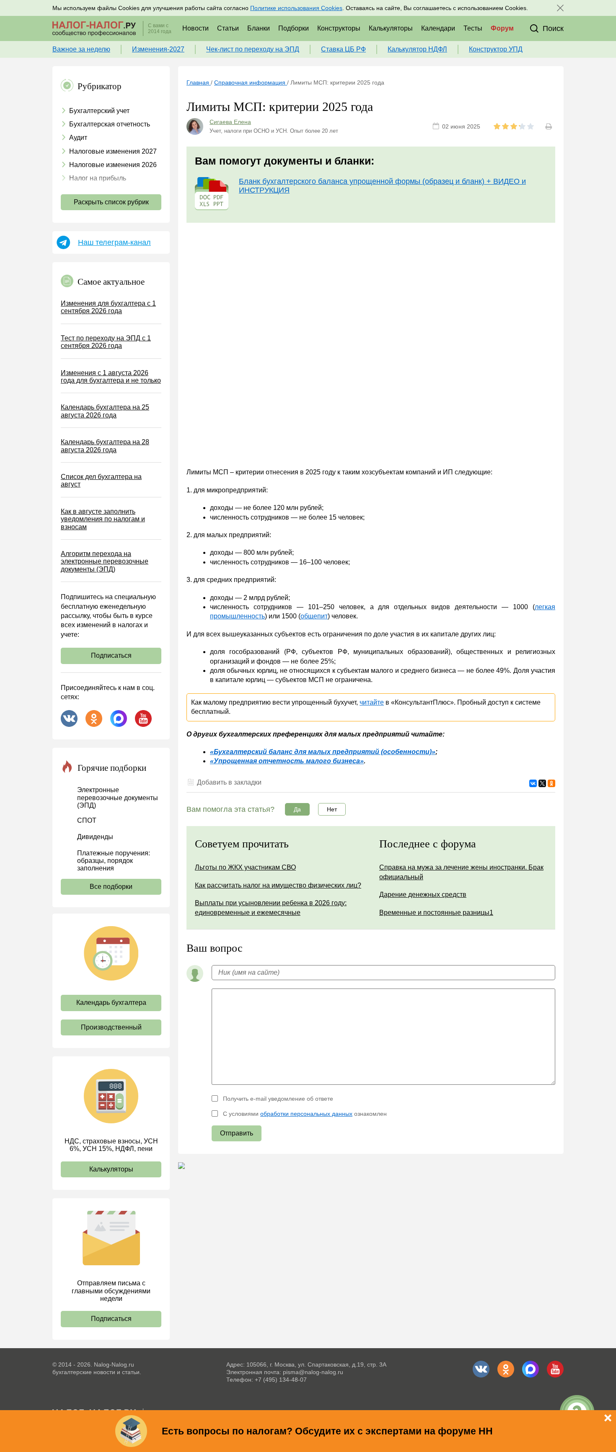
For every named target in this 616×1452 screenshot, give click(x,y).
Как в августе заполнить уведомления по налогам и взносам (103, 519)
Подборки (293, 28)
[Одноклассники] (551, 783)
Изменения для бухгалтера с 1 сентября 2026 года (108, 307)
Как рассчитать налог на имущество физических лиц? (278, 885)
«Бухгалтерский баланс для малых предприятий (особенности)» (322, 751)
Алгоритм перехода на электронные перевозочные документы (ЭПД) (104, 561)
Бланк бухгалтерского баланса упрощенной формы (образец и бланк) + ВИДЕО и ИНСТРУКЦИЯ (382, 185)
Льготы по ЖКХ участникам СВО (245, 867)
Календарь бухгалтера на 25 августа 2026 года (105, 411)
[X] (542, 783)
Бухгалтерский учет (99, 110)
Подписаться (111, 655)
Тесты (472, 28)
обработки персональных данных (306, 1113)
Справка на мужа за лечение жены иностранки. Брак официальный (461, 872)
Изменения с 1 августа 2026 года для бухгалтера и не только (111, 376)
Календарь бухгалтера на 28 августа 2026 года (105, 445)
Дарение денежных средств (422, 894)
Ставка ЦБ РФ (343, 49)
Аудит (78, 137)
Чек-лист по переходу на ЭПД (252, 49)
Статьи (228, 28)
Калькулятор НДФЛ (417, 49)
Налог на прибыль (97, 178)
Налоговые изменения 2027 (113, 151)
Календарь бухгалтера (111, 1002)
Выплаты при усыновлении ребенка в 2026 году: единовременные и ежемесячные (271, 907)
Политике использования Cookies (296, 8)
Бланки (258, 28)
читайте (372, 702)
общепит (314, 616)
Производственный (111, 1027)
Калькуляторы (391, 28)
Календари (438, 28)
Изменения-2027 (158, 49)
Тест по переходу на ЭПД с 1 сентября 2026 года (106, 342)
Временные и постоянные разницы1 (436, 912)
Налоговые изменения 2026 (113, 164)
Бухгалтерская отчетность (109, 124)
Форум (502, 28)
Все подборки (111, 886)
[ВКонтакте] (533, 783)
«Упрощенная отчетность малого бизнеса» (287, 761)
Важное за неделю (81, 49)
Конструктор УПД (496, 49)
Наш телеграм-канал (114, 242)
